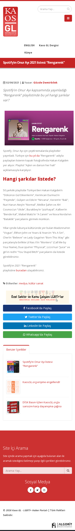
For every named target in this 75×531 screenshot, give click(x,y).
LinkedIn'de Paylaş (38, 326)
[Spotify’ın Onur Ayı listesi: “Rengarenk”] (13, 366)
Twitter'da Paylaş (38, 317)
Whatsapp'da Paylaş (38, 334)
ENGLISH (29, 45)
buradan (21, 270)
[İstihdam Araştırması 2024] (37, 295)
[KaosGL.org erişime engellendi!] (13, 387)
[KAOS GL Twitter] (37, 490)
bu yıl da (34, 155)
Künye (28, 52)
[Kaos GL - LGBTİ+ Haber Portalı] (12, 21)
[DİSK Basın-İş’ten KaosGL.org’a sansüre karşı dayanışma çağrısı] (13, 407)
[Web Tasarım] (62, 524)
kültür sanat (36, 283)
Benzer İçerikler (16, 349)
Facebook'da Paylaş (38, 308)
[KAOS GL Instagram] (44, 490)
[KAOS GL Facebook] (31, 490)
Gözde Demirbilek (45, 82)
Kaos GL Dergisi (49, 45)
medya (23, 283)
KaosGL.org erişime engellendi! (41, 382)
